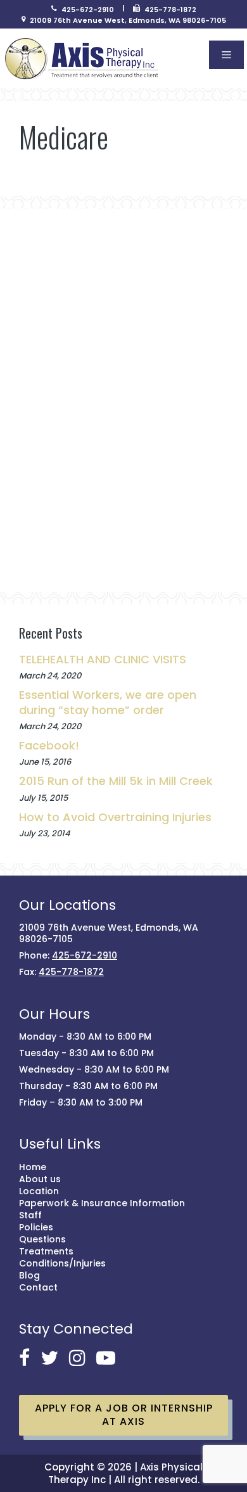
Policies (36, 1227)
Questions (42, 1239)
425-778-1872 (170, 9)
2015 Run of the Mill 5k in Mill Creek (116, 781)
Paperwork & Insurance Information (102, 1203)
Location (39, 1191)
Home (32, 1167)
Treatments (46, 1251)
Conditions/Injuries (62, 1263)
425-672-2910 (87, 9)
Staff (30, 1215)
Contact (38, 1287)
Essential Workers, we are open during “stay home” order (107, 702)
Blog (29, 1275)
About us (40, 1179)
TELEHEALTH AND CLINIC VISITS (102, 659)
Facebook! (49, 745)
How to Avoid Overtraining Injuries (115, 817)
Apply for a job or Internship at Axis (124, 1415)
